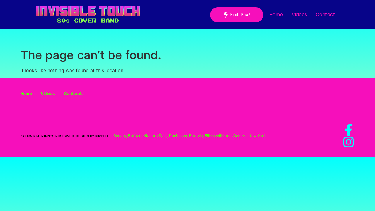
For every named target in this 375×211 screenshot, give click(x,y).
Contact (325, 14)
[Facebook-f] (348, 130)
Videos (299, 14)
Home (276, 14)
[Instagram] (348, 142)
